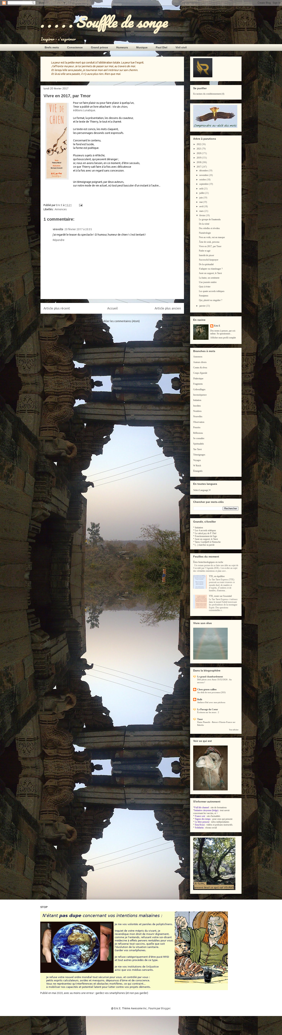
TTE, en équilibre (217, 576)
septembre (204, 184)
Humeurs (122, 47)
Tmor (200, 719)
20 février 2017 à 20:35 (78, 229)
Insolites (197, 405)
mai (201, 202)
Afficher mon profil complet (223, 337)
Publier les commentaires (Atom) (120, 321)
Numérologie (205, 233)
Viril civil (181, 47)
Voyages (197, 460)
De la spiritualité (206, 264)
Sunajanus (203, 295)
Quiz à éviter (204, 286)
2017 (199, 166)
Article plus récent (57, 308)
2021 (199, 148)
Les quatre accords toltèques (211, 291)
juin (201, 197)
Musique (142, 47)
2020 (199, 153)
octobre (203, 179)
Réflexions (198, 433)
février (202, 215)
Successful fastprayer (208, 259)
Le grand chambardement (210, 676)
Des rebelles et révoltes (209, 228)
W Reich (197, 465)
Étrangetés (198, 471)
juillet (202, 193)
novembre (204, 175)
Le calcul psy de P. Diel (205, 533)
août (201, 188)
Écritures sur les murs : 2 (208, 712)
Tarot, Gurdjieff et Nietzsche (208, 542)
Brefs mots (52, 47)
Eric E (217, 325)
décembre (204, 170)
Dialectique (198, 378)
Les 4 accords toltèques (205, 530)
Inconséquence (200, 394)
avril (201, 206)
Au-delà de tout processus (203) (211, 692)
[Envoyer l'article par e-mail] (80, 205)
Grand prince (99, 47)
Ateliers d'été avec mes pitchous (211, 702)
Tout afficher (233, 730)
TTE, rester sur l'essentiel (220, 596)
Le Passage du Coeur (207, 709)
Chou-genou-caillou (207, 689)
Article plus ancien (168, 308)
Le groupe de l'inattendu (210, 219)
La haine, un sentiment (209, 277)
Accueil (112, 308)
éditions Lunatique (84, 110)
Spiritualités (198, 443)
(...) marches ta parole (204, 544)
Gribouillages (199, 389)
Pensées (196, 427)
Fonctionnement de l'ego (206, 536)
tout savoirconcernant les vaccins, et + (211, 812)
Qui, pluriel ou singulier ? (210, 300)
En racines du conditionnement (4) (208, 93)
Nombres (197, 411)
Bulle (199, 699)
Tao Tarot (197, 449)
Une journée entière (208, 282)
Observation (198, 422)
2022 (199, 144)
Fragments (198, 384)
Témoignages (199, 454)
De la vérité (204, 224)
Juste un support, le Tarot (210, 273)
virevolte (58, 229)
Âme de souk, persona (209, 242)
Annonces (61, 209)
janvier (202, 305)
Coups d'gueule (200, 373)
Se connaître (198, 438)
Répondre (58, 240)
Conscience (75, 47)
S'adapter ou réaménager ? (211, 268)
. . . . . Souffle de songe (103, 22)
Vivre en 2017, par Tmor (210, 246)
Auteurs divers (200, 362)
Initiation (197, 400)
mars (201, 211)
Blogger (165, 1008)
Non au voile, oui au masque (212, 237)
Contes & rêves (200, 367)
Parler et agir (204, 250)
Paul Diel (161, 47)
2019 (199, 157)
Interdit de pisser (206, 255)
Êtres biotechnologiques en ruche (208, 562)
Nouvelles (197, 416)
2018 (199, 162)
